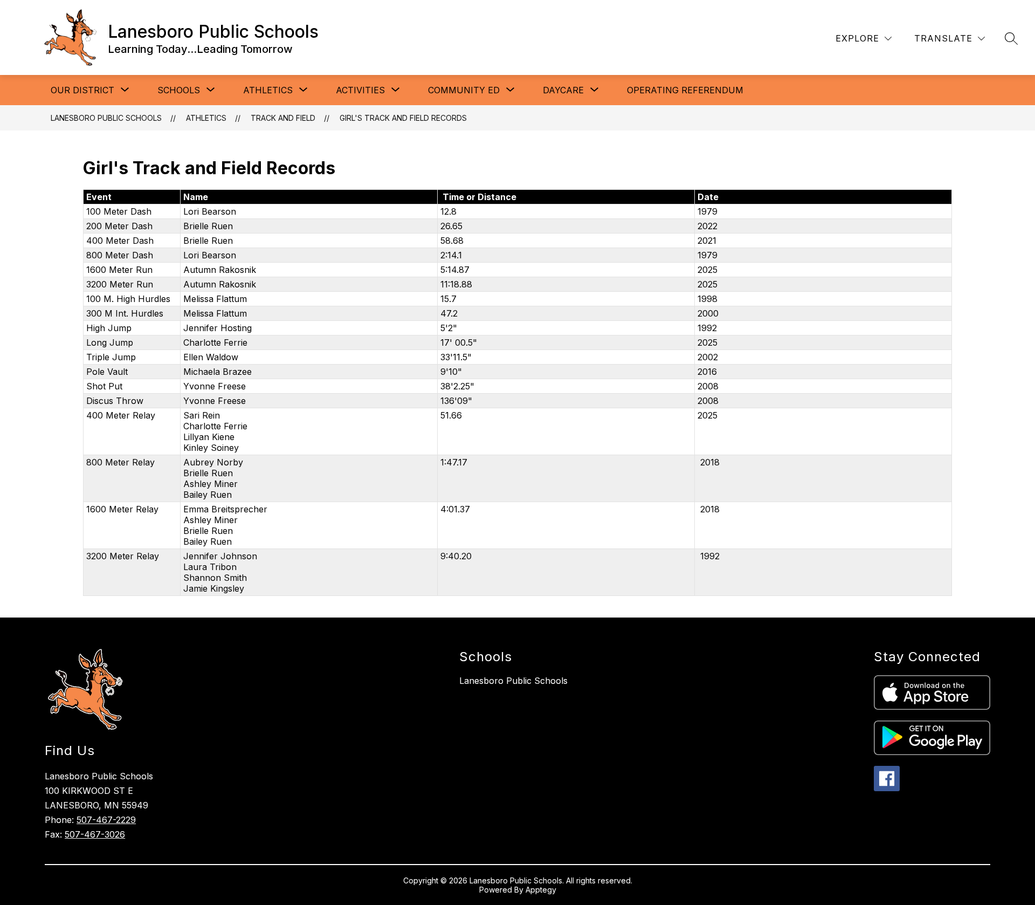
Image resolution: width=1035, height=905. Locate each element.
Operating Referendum (685, 90)
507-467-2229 (106, 819)
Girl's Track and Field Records (403, 117)
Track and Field (283, 117)
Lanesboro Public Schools (106, 117)
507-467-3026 (95, 834)
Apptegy (541, 889)
